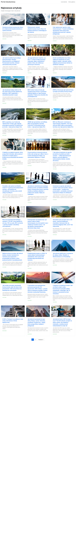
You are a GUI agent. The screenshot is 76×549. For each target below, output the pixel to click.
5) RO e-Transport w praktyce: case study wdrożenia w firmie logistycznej (12, 320)
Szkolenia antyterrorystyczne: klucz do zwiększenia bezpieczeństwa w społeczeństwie (12, 29)
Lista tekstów (64, 1)
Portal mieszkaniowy (8, 2)
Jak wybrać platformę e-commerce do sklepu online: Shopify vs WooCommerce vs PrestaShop (63, 255)
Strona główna (71, 1)
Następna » (41, 339)
